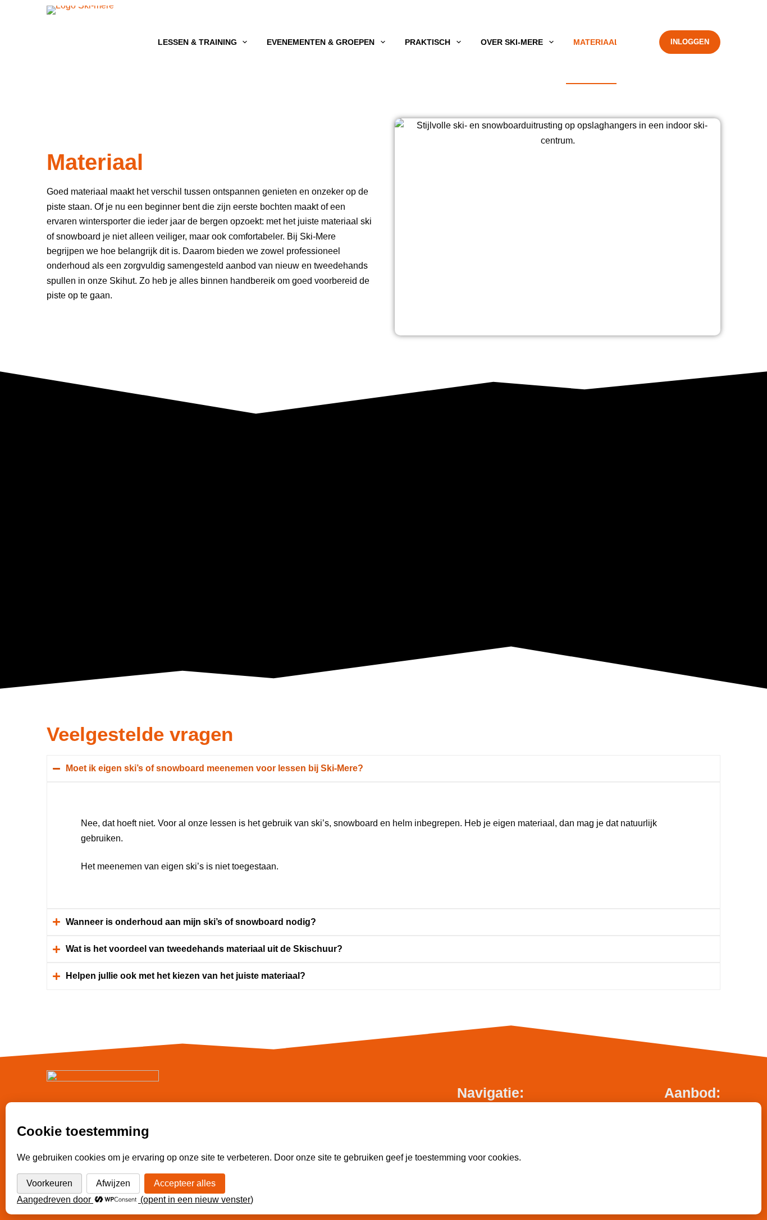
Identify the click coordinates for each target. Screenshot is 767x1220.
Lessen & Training (197, 42)
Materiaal (596, 42)
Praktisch (427, 42)
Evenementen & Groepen (321, 42)
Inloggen (689, 42)
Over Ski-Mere (512, 42)
